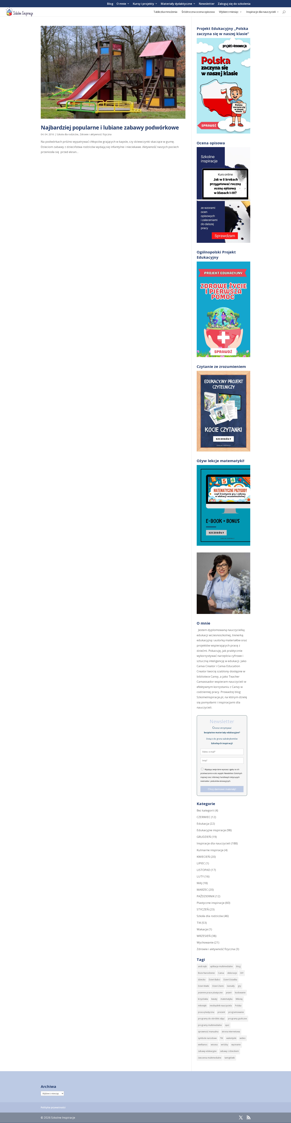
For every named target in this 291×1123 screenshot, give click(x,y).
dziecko (201, 979)
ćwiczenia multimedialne (209, 1057)
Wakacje (202, 929)
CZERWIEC (203, 817)
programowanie (236, 1012)
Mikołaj (239, 999)
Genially (231, 986)
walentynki (231, 1038)
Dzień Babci (214, 979)
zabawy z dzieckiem (229, 1051)
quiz (227, 1025)
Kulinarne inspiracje (210, 850)
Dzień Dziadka (230, 979)
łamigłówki (230, 1057)
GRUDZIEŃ (204, 837)
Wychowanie (205, 942)
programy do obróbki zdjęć (211, 1018)
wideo (243, 1038)
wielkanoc (202, 1044)
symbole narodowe (207, 1038)
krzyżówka (203, 999)
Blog (110, 4)
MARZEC (202, 890)
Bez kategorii (205, 810)
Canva (221, 973)
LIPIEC (201, 863)
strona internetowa (231, 1031)
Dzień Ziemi (218, 986)
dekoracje (232, 973)
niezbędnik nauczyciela (221, 1005)
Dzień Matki (203, 986)
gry (239, 986)
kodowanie (240, 992)
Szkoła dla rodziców (67, 134)
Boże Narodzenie (206, 973)
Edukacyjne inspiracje (211, 830)
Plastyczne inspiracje (210, 903)
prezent (221, 1012)
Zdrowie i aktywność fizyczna (95, 134)
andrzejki (202, 966)
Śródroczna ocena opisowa (198, 12)
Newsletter (207, 4)
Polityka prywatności (53, 1107)
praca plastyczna (206, 1012)
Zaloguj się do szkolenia (234, 4)
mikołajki (202, 1005)
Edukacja (203, 823)
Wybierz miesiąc (228, 12)
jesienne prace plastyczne (210, 992)
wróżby (224, 1044)
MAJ (199, 883)
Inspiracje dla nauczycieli (261, 12)
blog (238, 966)
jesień (229, 992)
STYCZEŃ (203, 909)
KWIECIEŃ (203, 857)
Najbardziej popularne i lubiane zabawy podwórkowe (110, 127)
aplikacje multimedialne (221, 966)
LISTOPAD (203, 870)
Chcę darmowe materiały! (222, 789)
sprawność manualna (208, 1031)
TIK (199, 923)
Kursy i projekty (143, 4)
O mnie (121, 4)
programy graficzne (237, 1018)
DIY (242, 973)
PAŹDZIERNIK (206, 896)
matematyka (226, 999)
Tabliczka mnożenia (165, 12)
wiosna (214, 1044)
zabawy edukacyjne (207, 1051)
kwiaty (214, 999)
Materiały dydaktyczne (176, 4)
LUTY (200, 876)
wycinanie (236, 1044)
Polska (238, 1005)
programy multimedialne (210, 1025)
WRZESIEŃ (204, 936)
